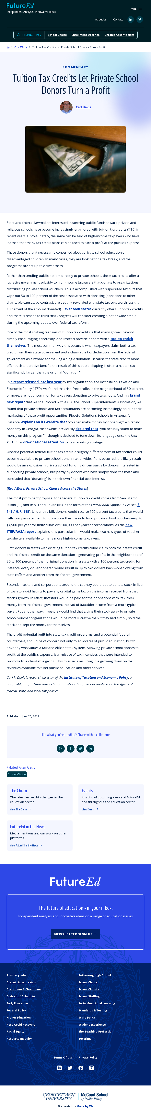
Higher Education (19, 1017)
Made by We (85, 1106)
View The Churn (18, 809)
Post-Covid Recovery (21, 1024)
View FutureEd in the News (24, 845)
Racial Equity (15, 1031)
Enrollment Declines (85, 35)
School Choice (57, 35)
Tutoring (84, 1038)
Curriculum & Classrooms (24, 989)
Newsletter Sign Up (73, 934)
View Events (88, 809)
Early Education (17, 1003)
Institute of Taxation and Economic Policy (96, 677)
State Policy (86, 1017)
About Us (101, 19)
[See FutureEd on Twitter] (70, 1068)
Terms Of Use (63, 1057)
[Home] (8, 47)
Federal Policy (16, 1010)
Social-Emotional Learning (96, 1003)
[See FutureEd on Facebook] (80, 1068)
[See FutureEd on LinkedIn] (59, 1068)
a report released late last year (36, 382)
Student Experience (92, 1024)
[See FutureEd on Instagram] (91, 1068)
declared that (87, 428)
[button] (136, 9)
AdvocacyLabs (16, 975)
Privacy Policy (88, 1057)
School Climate (88, 989)
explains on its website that (44, 422)
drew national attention (43, 442)
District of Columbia (21, 996)
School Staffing (89, 996)
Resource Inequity (19, 1038)
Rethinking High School (94, 975)
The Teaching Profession (95, 1031)
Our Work (20, 47)
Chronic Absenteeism (119, 35)
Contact (118, 19)
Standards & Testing (92, 1010)
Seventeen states (77, 309)
